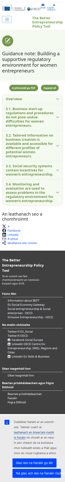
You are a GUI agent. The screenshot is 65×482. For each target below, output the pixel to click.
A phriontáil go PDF (23, 88)
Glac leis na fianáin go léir (34, 463)
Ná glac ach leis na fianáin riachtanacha (38, 473)
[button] (6, 226)
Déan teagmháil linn (21, 375)
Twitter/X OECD (18, 336)
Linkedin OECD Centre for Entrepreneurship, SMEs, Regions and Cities (32, 348)
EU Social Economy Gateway (26, 305)
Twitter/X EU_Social (20, 331)
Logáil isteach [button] (51, 9)
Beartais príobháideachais (25, 394)
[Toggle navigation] (7, 19)
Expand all (50, 88)
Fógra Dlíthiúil (17, 402)
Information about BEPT (23, 300)
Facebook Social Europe (27, 340)
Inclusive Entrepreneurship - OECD (30, 317)
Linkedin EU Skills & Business (31, 356)
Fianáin (12, 398)
